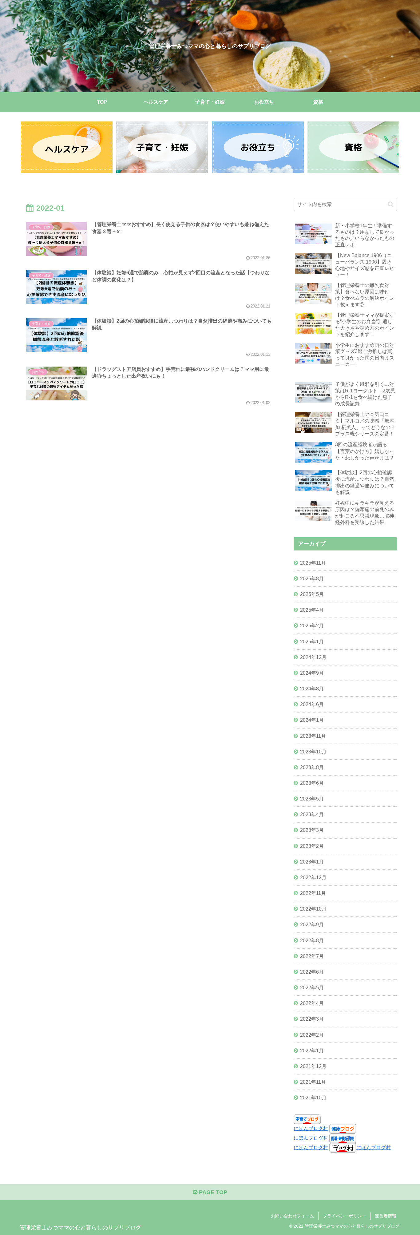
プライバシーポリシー (344, 1215)
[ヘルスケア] (67, 147)
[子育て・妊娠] (162, 147)
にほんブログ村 (311, 1128)
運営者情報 (385, 1215)
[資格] (353, 147)
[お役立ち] (257, 147)
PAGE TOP (212, 1192)
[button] (390, 204)
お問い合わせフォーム (292, 1215)
